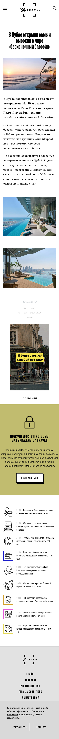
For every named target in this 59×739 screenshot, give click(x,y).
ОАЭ (29, 398)
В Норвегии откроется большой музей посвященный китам (33, 585)
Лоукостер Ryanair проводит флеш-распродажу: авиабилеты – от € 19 (33, 628)
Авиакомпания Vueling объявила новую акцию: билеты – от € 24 (34, 614)
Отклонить (19, 727)
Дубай (34, 398)
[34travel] (30, 10)
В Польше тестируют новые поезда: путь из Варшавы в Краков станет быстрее (35, 526)
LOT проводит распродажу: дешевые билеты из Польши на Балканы (34, 599)
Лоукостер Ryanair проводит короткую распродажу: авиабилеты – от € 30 (34, 555)
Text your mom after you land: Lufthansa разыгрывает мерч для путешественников (32, 570)
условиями (12, 714)
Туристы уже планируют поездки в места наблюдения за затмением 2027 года (35, 541)
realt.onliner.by (32, 312)
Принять (41, 727)
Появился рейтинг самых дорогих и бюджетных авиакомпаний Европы (34, 512)
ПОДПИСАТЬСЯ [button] (29, 478)
